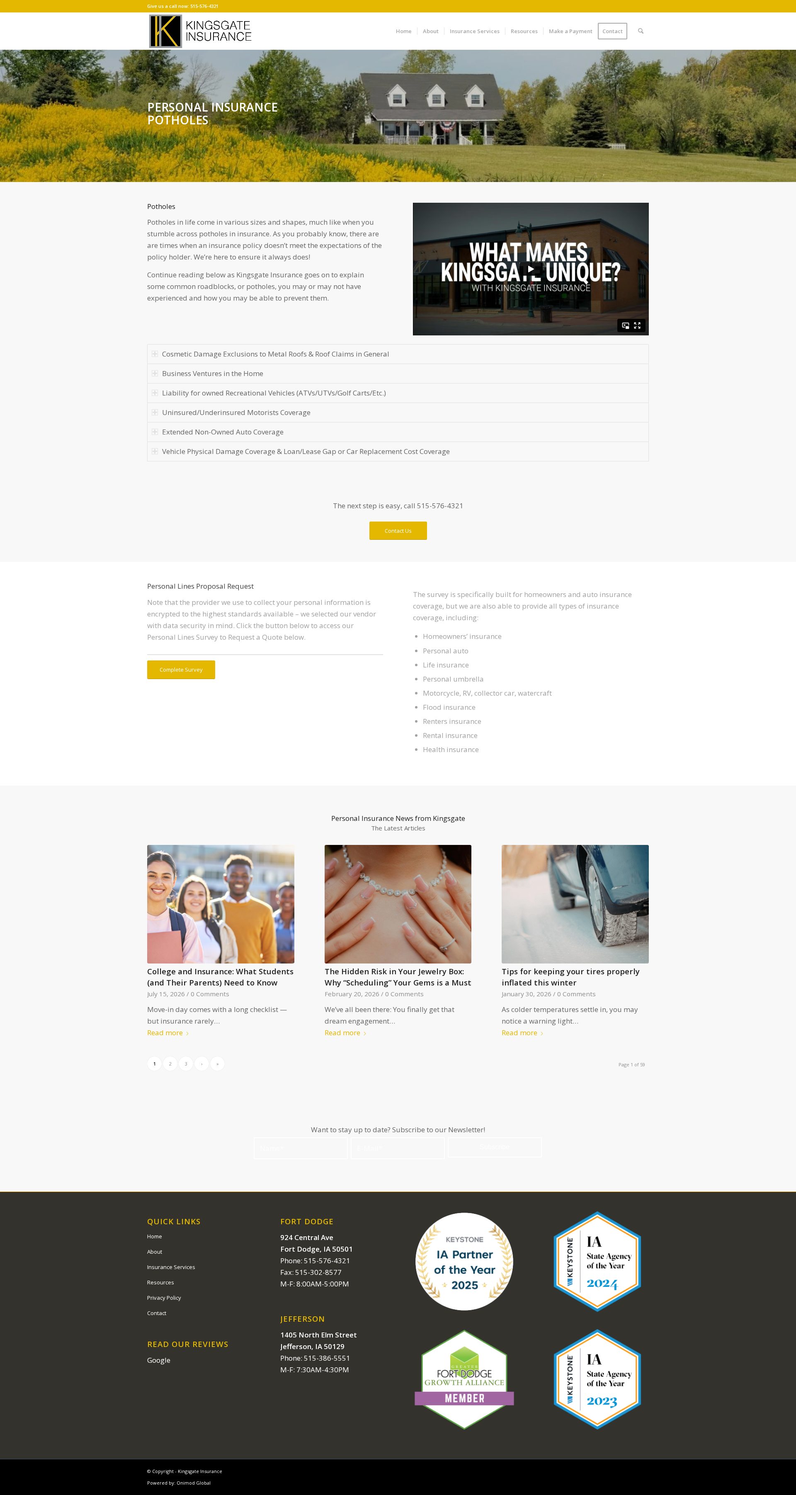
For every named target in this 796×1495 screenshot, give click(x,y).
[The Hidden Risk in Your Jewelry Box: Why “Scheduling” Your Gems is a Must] (398, 904)
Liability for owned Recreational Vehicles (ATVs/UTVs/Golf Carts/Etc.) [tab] (274, 393)
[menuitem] (404, 31)
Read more (165, 1032)
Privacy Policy (164, 1297)
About (154, 1251)
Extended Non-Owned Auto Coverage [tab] (223, 432)
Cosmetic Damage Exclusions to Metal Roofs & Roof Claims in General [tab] (275, 354)
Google (158, 1360)
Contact (156, 1313)
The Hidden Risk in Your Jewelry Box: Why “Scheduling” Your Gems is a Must (398, 976)
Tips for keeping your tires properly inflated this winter (571, 976)
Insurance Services (171, 1267)
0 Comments (210, 994)
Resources (160, 1282)
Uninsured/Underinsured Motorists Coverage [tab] (236, 412)
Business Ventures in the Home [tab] (212, 373)
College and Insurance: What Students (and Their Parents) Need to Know (220, 976)
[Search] (641, 31)
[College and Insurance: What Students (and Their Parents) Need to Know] (220, 904)
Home (154, 1236)
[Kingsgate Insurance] (200, 31)
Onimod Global (194, 1483)
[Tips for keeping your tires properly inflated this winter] (575, 904)
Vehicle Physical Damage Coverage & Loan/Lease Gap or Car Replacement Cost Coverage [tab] (306, 451)
